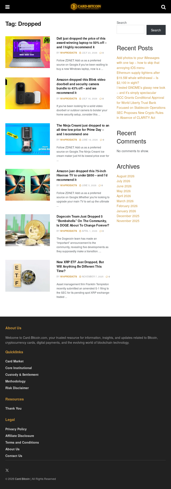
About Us (12, 449)
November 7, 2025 (92, 276)
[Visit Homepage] (85, 7)
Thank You (13, 408)
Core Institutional (18, 368)
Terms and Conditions (22, 442)
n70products (68, 52)
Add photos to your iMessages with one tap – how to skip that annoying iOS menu (138, 62)
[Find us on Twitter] (7, 470)
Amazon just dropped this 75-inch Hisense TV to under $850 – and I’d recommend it (82, 175)
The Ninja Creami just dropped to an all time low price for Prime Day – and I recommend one (83, 129)
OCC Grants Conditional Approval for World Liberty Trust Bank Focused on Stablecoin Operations (141, 102)
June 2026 (124, 186)
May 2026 (124, 191)
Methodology (15, 381)
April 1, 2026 (89, 230)
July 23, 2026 (89, 52)
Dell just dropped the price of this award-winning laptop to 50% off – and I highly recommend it (82, 42)
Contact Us (13, 455)
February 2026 (127, 206)
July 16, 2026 (89, 98)
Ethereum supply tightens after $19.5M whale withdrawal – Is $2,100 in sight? (138, 77)
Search (122, 22)
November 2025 (128, 220)
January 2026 (126, 211)
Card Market (14, 361)
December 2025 (128, 216)
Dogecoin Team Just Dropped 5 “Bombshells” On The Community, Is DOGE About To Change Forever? (83, 220)
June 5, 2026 (88, 185)
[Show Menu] (7, 6)
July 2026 (123, 181)
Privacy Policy (16, 429)
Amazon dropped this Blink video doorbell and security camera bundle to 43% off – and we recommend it (81, 86)
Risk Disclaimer (17, 388)
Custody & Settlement (22, 374)
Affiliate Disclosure (19, 435)
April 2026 (124, 196)
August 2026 (125, 176)
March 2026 (125, 201)
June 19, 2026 (89, 139)
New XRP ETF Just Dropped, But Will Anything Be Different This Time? (80, 266)
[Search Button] (163, 6)
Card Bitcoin (22, 479)
